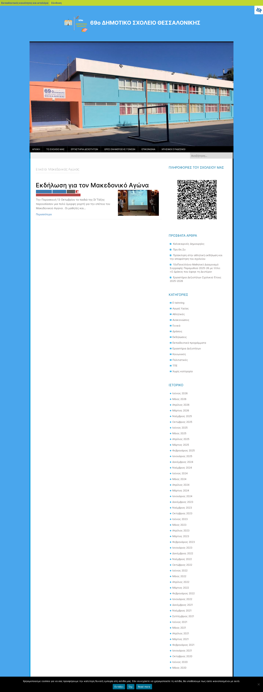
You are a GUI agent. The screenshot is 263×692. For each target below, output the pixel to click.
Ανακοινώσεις (44, 191)
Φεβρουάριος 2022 (183, 593)
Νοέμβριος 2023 (182, 507)
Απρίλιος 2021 (180, 633)
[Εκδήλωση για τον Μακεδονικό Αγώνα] (138, 202)
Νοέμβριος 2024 (182, 467)
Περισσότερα (44, 214)
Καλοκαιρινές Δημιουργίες (188, 243)
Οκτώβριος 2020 (182, 656)
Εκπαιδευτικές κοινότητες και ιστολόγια (24, 2)
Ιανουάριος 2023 (182, 547)
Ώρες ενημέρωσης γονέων (119, 149)
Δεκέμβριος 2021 (182, 604)
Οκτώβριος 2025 (182, 421)
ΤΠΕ (174, 365)
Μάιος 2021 (179, 627)
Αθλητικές (178, 314)
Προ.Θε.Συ (179, 249)
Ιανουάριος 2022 (182, 599)
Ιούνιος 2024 (180, 473)
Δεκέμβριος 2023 (182, 501)
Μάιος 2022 (179, 576)
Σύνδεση (56, 2)
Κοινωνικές (179, 354)
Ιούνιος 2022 (179, 570)
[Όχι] (258, 684)
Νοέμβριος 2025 (182, 416)
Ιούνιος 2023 (180, 519)
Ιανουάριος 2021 (182, 650)
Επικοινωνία (148, 149)
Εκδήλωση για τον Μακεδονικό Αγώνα (92, 185)
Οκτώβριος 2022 (182, 564)
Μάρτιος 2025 (180, 444)
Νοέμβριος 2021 (182, 610)
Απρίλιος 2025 (180, 438)
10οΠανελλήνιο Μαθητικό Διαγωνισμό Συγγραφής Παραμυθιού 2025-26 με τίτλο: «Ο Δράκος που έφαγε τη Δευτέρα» (195, 268)
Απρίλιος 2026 (180, 404)
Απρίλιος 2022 (180, 581)
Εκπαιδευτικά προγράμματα (189, 342)
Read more (144, 686)
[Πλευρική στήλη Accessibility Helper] (258, 10)
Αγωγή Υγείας (180, 308)
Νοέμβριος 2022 (182, 559)
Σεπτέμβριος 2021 (183, 616)
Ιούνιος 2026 (180, 393)
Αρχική (36, 149)
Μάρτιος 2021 (180, 639)
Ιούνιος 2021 (179, 621)
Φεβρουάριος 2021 (183, 644)
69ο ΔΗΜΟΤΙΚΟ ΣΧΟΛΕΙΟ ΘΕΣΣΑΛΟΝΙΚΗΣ (145, 22)
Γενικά (176, 325)
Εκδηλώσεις (59, 191)
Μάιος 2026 (179, 398)
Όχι (131, 686)
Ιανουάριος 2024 (182, 496)
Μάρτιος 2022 (180, 587)
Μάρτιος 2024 (180, 490)
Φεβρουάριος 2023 (183, 541)
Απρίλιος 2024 (180, 484)
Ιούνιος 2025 (180, 427)
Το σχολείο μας (55, 149)
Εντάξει (119, 686)
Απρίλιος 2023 (180, 530)
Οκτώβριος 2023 (182, 513)
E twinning (178, 302)
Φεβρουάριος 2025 (183, 450)
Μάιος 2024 (179, 479)
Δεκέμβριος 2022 (182, 553)
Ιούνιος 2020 (180, 661)
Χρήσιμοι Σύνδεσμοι (173, 149)
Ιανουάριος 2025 (182, 456)
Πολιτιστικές (180, 359)
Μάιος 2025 (179, 433)
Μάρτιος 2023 (180, 536)
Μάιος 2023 (179, 524)
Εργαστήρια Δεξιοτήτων (84, 149)
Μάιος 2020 (179, 667)
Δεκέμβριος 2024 (182, 461)
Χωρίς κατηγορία (182, 371)
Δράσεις (177, 331)
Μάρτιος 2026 (180, 410)
